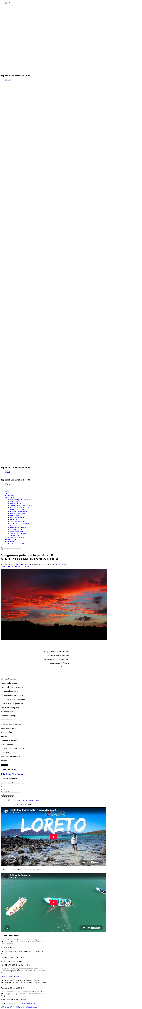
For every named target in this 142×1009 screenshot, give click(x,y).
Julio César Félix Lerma (17, 564)
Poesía (3, 566)
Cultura (57, 564)
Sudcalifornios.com (28, 1003)
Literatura (64, 564)
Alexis (3, 976)
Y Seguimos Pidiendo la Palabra (17, 566)
